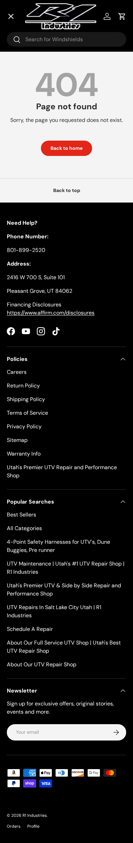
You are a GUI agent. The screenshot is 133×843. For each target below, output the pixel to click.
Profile (33, 826)
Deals (22, 48)
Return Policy (23, 385)
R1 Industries (35, 815)
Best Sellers (21, 514)
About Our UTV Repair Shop (41, 664)
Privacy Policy (24, 426)
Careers (17, 372)
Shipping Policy (26, 399)
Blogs (22, 187)
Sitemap (17, 440)
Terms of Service (27, 412)
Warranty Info (24, 453)
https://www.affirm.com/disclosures (50, 312)
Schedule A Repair (30, 629)
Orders (13, 826)
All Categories (24, 528)
